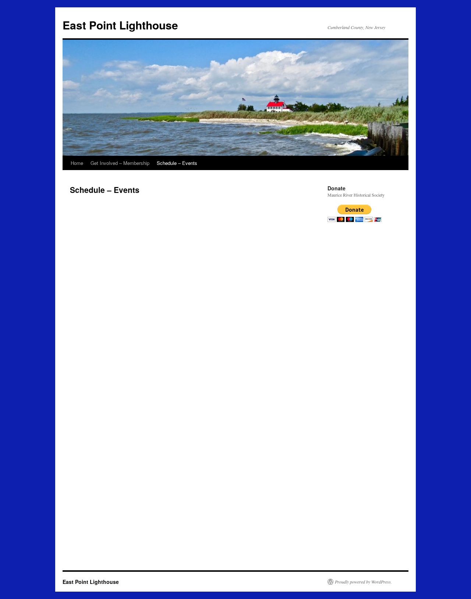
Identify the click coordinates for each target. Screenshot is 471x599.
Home (77, 162)
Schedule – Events (177, 162)
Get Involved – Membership (120, 162)
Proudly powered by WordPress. (363, 582)
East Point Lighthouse (120, 25)
